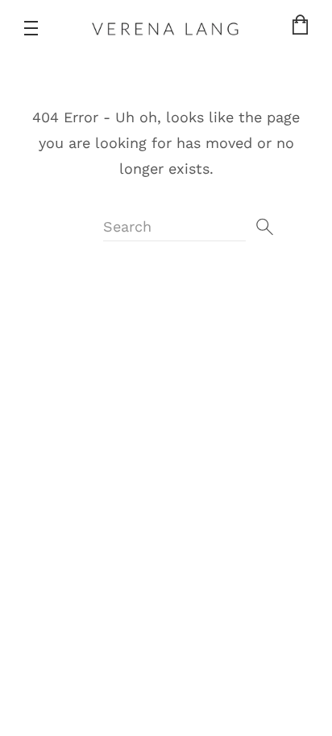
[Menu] (31, 28)
